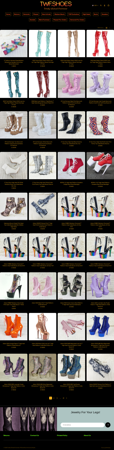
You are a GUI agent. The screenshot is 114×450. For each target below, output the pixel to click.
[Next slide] (24, 43)
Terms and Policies (105, 447)
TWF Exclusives (73, 14)
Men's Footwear (44, 20)
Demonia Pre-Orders (77, 20)
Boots (96, 14)
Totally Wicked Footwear (13, 447)
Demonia (26, 14)
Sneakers (105, 14)
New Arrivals (46, 14)
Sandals (32, 20)
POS (21, 447)
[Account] (105, 5)
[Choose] (24, 54)
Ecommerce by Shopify (29, 447)
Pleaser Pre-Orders (59, 20)
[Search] (101, 5)
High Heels (86, 14)
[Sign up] (107, 424)
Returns (17, 14)
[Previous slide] (2, 43)
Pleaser (35, 14)
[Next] (66, 398)
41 (63, 398)
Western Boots (59, 14)
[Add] (82, 217)
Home (8, 14)
